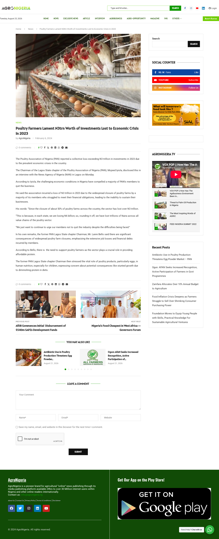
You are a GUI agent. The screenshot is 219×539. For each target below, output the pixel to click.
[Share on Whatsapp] (59, 147)
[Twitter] (20, 508)
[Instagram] (191, 8)
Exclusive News (70, 18)
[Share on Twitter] (48, 147)
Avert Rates (211, 18)
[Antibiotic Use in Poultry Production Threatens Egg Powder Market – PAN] (28, 357)
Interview (100, 18)
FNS (166, 18)
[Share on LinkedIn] (55, 147)
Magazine (155, 18)
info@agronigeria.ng (31, 494)
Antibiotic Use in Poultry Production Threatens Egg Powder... (58, 355)
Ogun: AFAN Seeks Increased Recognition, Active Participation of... (123, 355)
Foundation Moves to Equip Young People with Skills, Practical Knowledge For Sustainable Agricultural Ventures (174, 318)
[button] (20, 359)
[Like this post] (41, 147)
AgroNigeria (24, 138)
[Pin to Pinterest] (52, 147)
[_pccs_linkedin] (203, 8)
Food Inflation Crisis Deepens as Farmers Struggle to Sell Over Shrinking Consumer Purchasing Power (174, 301)
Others (175, 18)
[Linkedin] (37, 508)
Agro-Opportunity (136, 18)
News (56, 18)
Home (46, 18)
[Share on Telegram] (62, 147)
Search (175, 8)
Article (86, 18)
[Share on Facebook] (44, 147)
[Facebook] (185, 8)
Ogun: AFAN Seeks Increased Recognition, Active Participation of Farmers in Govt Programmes (174, 271)
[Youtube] (197, 8)
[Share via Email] (66, 147)
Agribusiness (116, 18)
